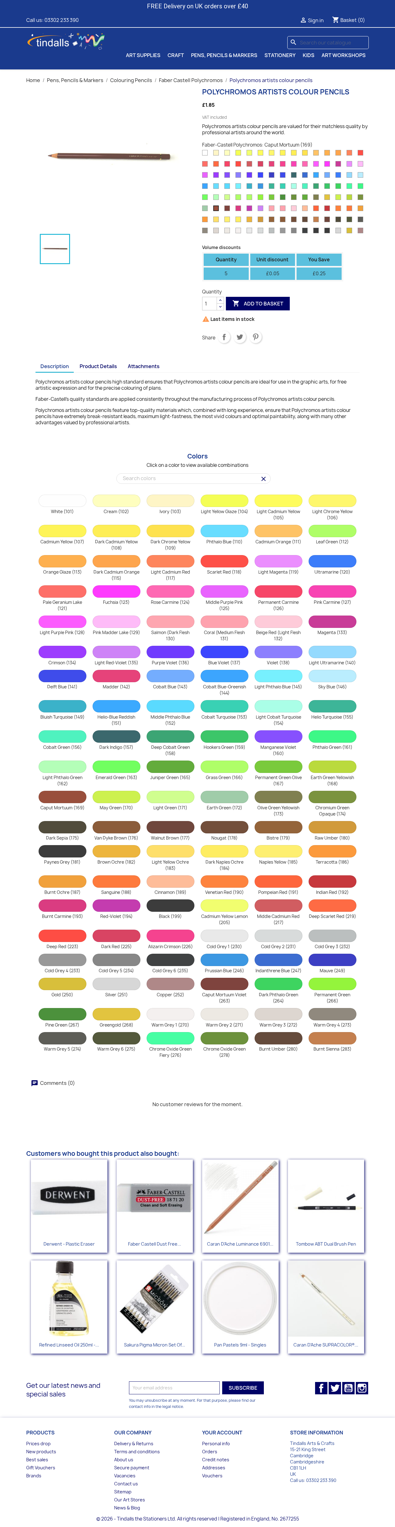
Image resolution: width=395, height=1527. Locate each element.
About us (123, 1460)
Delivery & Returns (133, 1443)
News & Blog (127, 1508)
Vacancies (124, 1476)
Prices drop (38, 1443)
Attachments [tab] (144, 366)
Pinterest (255, 337)
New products (41, 1451)
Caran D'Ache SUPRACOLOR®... (325, 1345)
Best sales (37, 1460)
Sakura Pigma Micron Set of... (154, 1345)
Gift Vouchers (40, 1468)
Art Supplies (143, 55)
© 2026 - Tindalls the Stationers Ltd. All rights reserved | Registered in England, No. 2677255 (197, 1519)
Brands (33, 1476)
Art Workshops (344, 55)
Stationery (280, 55)
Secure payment (131, 1468)
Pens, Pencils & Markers (224, 55)
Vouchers (212, 1476)
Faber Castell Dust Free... (154, 1244)
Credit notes (215, 1460)
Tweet (240, 337)
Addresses (213, 1468)
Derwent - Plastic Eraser (69, 1244)
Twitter (335, 1388)
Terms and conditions (137, 1451)
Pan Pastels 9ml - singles (240, 1345)
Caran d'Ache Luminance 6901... (240, 1244)
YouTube (348, 1388)
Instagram (362, 1388)
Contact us (126, 1484)
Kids (308, 55)
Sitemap (122, 1492)
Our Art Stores (129, 1500)
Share (224, 337)
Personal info (216, 1443)
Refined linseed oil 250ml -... (69, 1345)
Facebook (321, 1388)
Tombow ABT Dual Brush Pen (326, 1244)
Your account (222, 1432)
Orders (209, 1451)
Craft (176, 55)
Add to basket (257, 303)
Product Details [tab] (98, 366)
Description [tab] (54, 366)
